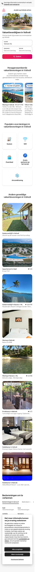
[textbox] (10, 50)
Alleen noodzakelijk (17, 554)
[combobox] (17, 44)
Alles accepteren (17, 549)
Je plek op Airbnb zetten (22, 10)
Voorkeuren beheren (17, 559)
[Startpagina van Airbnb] (3, 10)
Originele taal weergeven (11, 4)
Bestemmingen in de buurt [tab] (10, 502)
